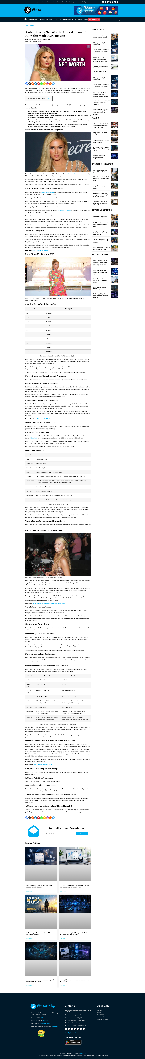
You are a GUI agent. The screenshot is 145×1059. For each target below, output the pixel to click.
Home (27, 25)
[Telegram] (53, 83)
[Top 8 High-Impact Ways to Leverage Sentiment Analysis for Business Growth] (114, 194)
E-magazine (65, 2)
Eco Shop (71, 2)
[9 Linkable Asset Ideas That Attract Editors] (114, 67)
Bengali (58, 2)
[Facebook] (103, 2)
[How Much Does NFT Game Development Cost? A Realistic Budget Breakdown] (114, 140)
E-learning (78, 2)
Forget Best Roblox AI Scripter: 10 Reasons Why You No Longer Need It (101, 148)
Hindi (54, 2)
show (49, 98)
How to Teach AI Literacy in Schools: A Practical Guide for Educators (101, 240)
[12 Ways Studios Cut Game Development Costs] (114, 133)
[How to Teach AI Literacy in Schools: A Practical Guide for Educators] (114, 240)
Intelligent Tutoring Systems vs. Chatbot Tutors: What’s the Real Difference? (101, 232)
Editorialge (83, 1053)
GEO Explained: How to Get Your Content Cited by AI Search (74, 980)
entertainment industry (47, 192)
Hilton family (34, 438)
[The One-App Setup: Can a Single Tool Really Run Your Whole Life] (114, 294)
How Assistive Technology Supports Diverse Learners (100, 36)
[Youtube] (117, 2)
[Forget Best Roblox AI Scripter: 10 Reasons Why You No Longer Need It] (114, 148)
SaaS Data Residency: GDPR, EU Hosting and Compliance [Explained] (40, 980)
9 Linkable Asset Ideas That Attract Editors (100, 67)
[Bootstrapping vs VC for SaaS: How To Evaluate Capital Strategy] (114, 186)
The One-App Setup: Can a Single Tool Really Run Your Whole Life (100, 295)
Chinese (49, 2)
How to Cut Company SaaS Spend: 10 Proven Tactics (100, 171)
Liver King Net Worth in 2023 (42, 764)
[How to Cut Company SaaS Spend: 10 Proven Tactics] (114, 171)
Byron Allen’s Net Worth (40, 250)
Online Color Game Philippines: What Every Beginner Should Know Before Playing (101, 125)
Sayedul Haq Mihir (45, 1023)
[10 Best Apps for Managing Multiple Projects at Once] (114, 288)
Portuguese (37, 2)
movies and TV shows (64, 210)
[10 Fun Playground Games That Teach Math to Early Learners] (114, 248)
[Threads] (115, 2)
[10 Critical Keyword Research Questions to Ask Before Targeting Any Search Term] (114, 58)
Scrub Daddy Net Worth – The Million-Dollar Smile (48, 603)
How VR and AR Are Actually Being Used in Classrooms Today (100, 224)
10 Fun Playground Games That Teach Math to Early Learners (101, 248)
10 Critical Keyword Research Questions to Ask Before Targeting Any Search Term (74, 886)
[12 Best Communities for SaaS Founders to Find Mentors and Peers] (114, 177)
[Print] (50, 83)
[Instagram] (113, 2)
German (44, 2)
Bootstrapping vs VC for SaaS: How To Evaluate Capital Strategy (101, 186)
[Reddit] (32, 83)
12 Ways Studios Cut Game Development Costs (100, 133)
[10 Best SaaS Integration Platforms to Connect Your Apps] (114, 271)
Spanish (26, 2)
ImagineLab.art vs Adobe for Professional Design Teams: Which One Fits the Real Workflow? (100, 111)
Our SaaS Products (77, 19)
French (31, 2)
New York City (72, 174)
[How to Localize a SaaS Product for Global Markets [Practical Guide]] (114, 50)
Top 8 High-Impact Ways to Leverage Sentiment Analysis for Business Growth (100, 194)
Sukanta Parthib (45, 1018)
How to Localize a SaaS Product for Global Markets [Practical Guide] (39, 886)
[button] (118, 19)
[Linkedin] (110, 2)
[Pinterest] (108, 2)
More (86, 19)
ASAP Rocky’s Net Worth (42, 419)
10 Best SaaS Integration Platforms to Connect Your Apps (100, 272)
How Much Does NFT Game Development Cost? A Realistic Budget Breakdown (101, 140)
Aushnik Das (46, 1020)
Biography (32, 25)
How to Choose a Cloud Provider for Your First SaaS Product (100, 280)
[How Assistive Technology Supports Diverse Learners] (114, 36)
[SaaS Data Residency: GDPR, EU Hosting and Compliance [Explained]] (114, 102)
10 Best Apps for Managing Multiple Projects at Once (100, 288)
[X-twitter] (105, 2)
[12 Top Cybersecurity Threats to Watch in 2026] (114, 43)
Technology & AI (33, 19)
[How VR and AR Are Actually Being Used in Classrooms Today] (114, 223)
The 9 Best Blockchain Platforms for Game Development (99, 157)
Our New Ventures (94, 19)
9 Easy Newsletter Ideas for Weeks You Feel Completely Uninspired (100, 203)
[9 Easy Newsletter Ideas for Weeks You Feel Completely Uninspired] (114, 202)
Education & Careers (52, 19)
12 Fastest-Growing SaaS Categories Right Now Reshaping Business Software (74, 933)
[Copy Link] (44, 83)
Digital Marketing (65, 19)
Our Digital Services (86, 2)
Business (42, 19)
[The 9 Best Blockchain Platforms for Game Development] (114, 156)
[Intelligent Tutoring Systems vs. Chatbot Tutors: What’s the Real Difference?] (114, 232)
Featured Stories (37, 41)
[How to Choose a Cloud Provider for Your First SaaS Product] (114, 279)
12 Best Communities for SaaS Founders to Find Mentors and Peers (101, 178)
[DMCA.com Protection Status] (41, 1037)
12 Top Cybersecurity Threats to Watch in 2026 (101, 43)
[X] (29, 83)
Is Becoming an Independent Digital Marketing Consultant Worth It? (41, 933)
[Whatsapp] (41, 83)
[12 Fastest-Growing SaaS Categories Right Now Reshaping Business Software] (114, 93)
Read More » (29, 891)
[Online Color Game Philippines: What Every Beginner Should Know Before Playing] (114, 125)
